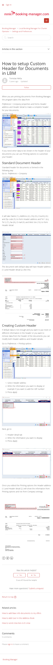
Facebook (3, 558)
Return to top (7, 597)
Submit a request (36, 588)
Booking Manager (9, 28)
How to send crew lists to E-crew (16, 623)
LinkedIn (11, 558)
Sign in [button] (8, 4)
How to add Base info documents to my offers (21, 613)
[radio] (19, 575)
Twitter (7, 558)
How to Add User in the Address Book (18, 618)
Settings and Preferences (22, 31)
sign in (10, 644)
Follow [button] (26, 87)
